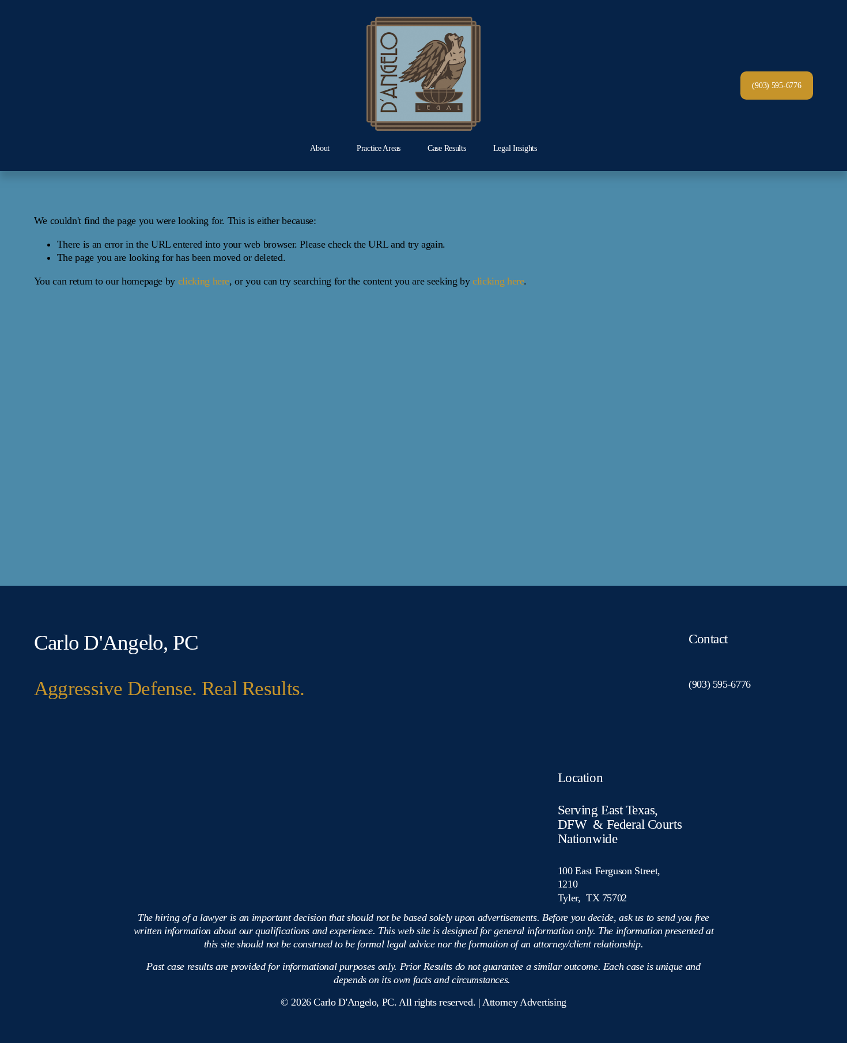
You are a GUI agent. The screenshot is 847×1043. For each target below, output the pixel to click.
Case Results (447, 148)
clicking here (203, 281)
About (320, 148)
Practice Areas (378, 148)
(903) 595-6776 (776, 85)
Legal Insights (515, 148)
